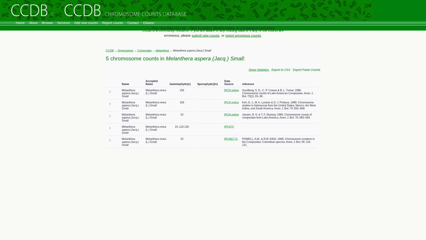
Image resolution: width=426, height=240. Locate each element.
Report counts (112, 23)
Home (20, 23)
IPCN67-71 (231, 139)
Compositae (144, 50)
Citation (148, 23)
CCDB (110, 50)
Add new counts (86, 23)
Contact (133, 23)
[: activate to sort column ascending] (109, 82)
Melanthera (162, 50)
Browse (47, 23)
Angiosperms (125, 50)
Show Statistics (259, 70)
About (33, 23)
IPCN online (231, 90)
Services (63, 23)
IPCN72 (229, 126)
